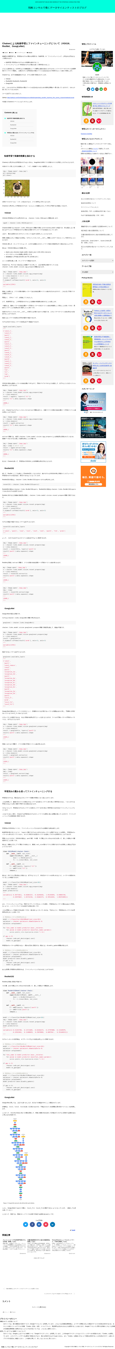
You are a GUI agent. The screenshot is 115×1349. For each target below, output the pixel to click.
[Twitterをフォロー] (92, 89)
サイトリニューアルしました (90, 207)
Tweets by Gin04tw (86, 134)
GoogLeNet (13, 128)
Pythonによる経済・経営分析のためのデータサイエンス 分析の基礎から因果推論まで (103, 313)
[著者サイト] (88, 89)
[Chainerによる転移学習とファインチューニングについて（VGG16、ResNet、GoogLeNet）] (39, 1224)
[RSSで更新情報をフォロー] (105, 89)
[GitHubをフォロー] (97, 89)
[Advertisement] (39, 28)
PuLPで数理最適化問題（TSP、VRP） (93, 215)
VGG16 (12, 121)
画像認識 (30, 52)
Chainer (6, 52)
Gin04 (97, 75)
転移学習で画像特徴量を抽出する (16, 118)
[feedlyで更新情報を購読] (101, 89)
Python (12, 52)
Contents (8, 112)
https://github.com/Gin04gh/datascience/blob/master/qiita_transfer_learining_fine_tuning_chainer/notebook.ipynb (40, 97)
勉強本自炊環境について (89, 151)
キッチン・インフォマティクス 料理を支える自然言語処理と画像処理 (102, 365)
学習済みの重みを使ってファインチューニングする (20, 132)
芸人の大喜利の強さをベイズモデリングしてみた (96, 199)
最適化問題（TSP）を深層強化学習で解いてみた (96, 211)
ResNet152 (13, 125)
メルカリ (95, 148)
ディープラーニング (20, 52)
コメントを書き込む (39, 1307)
